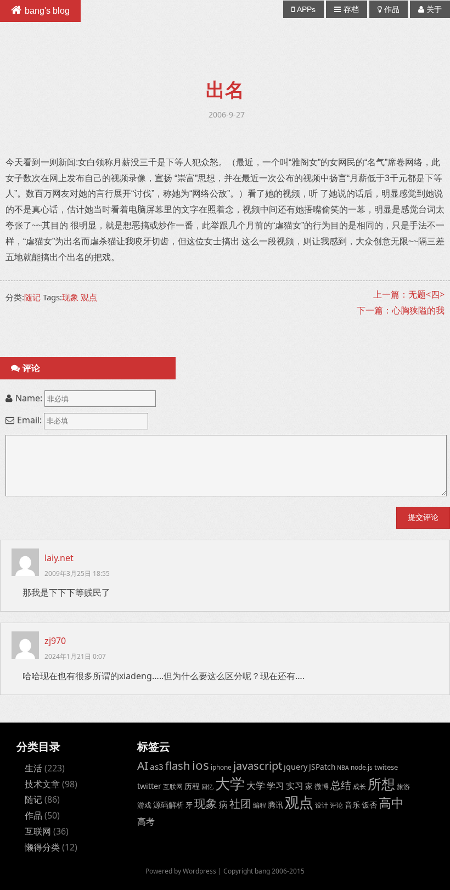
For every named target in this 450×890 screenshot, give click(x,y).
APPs (306, 9)
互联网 (38, 831)
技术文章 (42, 784)
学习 (275, 785)
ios (200, 765)
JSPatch (322, 767)
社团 (240, 803)
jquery (295, 767)
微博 (321, 786)
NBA (343, 767)
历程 (192, 786)
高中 (391, 802)
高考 (146, 821)
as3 (157, 766)
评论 (336, 805)
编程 (259, 805)
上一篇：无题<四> (409, 294)
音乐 (352, 804)
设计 (321, 805)
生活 (33, 768)
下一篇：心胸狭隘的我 (401, 310)
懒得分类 (42, 847)
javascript (257, 765)
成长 (359, 786)
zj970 (55, 641)
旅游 (403, 786)
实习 (294, 786)
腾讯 (275, 804)
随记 (32, 297)
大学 (230, 783)
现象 (70, 297)
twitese (386, 767)
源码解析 (168, 804)
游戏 (144, 805)
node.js (362, 767)
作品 (392, 9)
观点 (89, 297)
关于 (434, 9)
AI (142, 765)
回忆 (207, 787)
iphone (221, 767)
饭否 (369, 804)
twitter (149, 786)
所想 (381, 783)
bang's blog (47, 10)
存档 (351, 9)
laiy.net (59, 558)
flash (177, 765)
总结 (340, 785)
